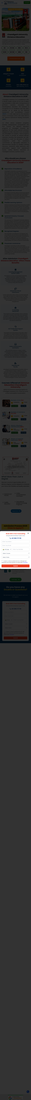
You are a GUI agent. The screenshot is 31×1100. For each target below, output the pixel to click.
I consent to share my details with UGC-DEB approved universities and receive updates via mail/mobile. (15, 561)
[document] (15, 550)
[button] (28, 533)
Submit (15, 566)
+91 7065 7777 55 (16, 538)
